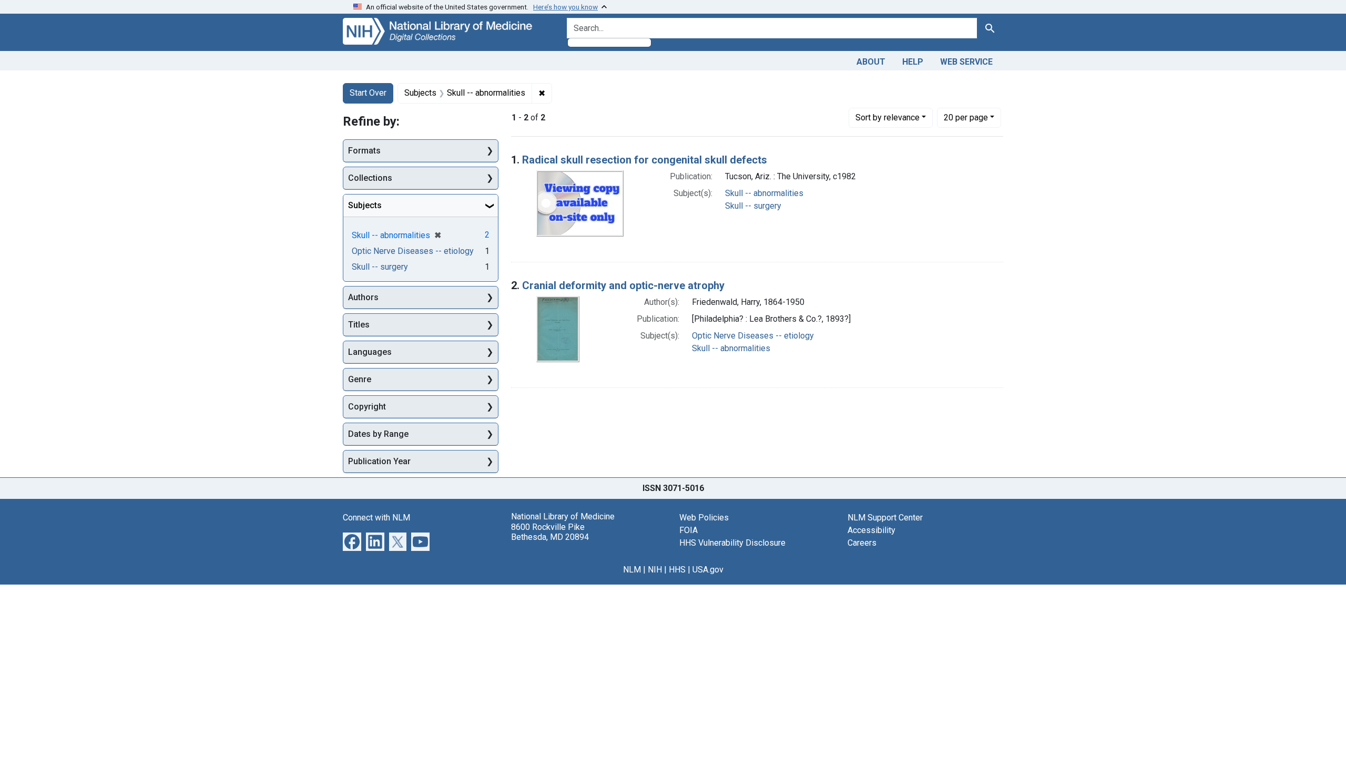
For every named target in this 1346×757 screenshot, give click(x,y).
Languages (370, 352)
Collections (370, 178)
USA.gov (707, 570)
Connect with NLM (376, 518)
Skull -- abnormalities (764, 193)
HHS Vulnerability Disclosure (732, 543)
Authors (363, 297)
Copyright (367, 407)
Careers (862, 543)
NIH (655, 570)
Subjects (365, 205)
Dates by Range (378, 434)
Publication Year (379, 461)
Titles (359, 325)
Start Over (368, 93)
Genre (359, 379)
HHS (677, 570)
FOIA (688, 530)
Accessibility (871, 530)
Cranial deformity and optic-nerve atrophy (623, 285)
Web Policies (704, 518)
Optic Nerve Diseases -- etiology (753, 336)
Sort (887, 117)
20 (966, 117)
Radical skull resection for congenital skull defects (644, 160)
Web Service (966, 62)
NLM (632, 570)
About (870, 62)
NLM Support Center (885, 518)
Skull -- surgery (753, 206)
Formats (364, 151)
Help (912, 62)
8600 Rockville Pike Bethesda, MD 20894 (550, 532)
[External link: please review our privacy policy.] (352, 541)
